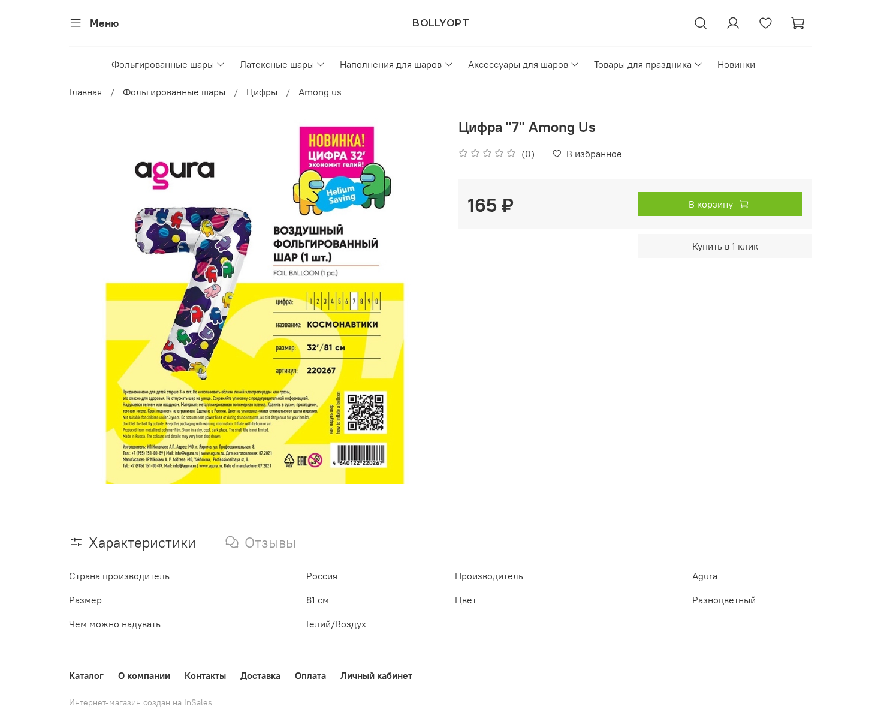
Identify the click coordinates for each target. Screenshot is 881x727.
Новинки (736, 64)
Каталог (86, 675)
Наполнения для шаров (391, 64)
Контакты (205, 675)
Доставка (260, 675)
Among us (320, 92)
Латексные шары (277, 64)
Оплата (310, 675)
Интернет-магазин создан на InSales (140, 702)
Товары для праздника (643, 64)
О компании (144, 675)
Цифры (261, 92)
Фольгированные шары (162, 64)
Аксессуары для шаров (518, 64)
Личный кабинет (376, 675)
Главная (85, 92)
